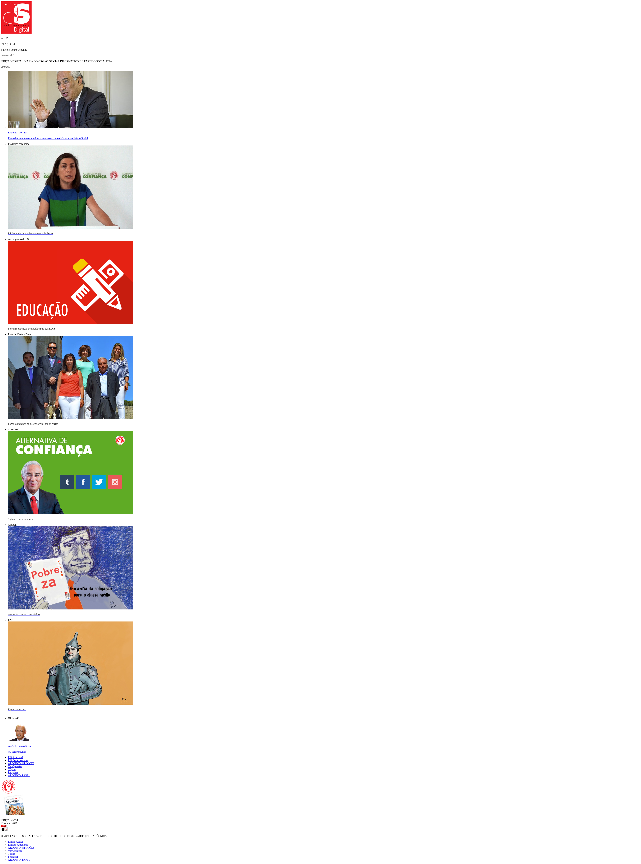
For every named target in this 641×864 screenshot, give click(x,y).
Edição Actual (15, 757)
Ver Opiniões (15, 766)
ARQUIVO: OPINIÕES (21, 763)
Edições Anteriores (18, 760)
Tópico (12, 769)
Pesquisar (13, 772)
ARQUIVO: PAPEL (19, 775)
